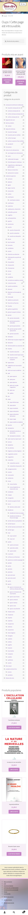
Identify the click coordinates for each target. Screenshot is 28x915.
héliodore (10, 336)
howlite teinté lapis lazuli (16, 355)
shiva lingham (11, 633)
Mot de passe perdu (9, 903)
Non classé (9, 666)
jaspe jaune (13, 405)
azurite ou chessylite (15, 236)
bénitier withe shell (15, 507)
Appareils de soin (10, 120)
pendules (10, 675)
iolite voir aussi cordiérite (14, 370)
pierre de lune (11, 575)
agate (9, 185)
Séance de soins (10, 678)
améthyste (11, 203)
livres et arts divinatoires (12, 150)
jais (9, 396)
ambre (9, 194)
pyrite (9, 581)
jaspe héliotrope (14, 402)
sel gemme (11, 624)
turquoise (10, 654)
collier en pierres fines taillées (16, 141)
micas (9, 481)
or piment (10, 554)
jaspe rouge (13, 419)
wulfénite (10, 660)
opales (9, 542)
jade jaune (12, 379)
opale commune (14, 545)
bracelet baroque (12, 132)
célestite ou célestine (13, 254)
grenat (9, 315)
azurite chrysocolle (15, 230)
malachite (10, 460)
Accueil (5, 16)
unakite (10, 657)
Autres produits (10, 123)
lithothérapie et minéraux (15, 162)
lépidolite (10, 445)
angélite (10, 215)
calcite (9, 251)
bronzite (10, 245)
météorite (10, 478)
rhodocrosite (11, 611)
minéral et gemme (11, 176)
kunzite (10, 425)
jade (9, 373)
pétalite (10, 569)
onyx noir (12, 539)
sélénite (10, 627)
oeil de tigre (11, 530)
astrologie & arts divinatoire (15, 153)
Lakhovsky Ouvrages (13, 159)
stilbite (10, 642)
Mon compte (4, 912)
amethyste (11, 197)
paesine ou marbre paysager (15, 560)
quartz (9, 584)
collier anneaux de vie (13, 117)
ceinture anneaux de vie (14, 111)
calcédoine (10, 248)
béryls (9, 239)
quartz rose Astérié (15, 608)
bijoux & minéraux (10, 129)
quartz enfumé (14, 599)
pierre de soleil (12, 578)
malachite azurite (14, 463)
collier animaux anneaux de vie (16, 114)
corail (9, 274)
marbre (10, 472)
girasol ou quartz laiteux (14, 312)
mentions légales (8, 886)
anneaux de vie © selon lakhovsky (14, 105)
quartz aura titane (14, 596)
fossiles (10, 306)
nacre (9, 504)
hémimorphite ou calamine (15, 345)
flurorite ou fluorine (13, 303)
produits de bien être (11, 669)
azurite (10, 227)
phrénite (10, 572)
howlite (10, 348)
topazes (10, 648)
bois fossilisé (11, 242)
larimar (10, 442)
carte (9, 156)
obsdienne (10, 510)
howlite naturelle (14, 351)
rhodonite (10, 615)
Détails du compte (9, 897)
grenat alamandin (14, 318)
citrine (9, 271)
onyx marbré (13, 536)
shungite (10, 636)
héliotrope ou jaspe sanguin (15, 339)
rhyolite (10, 617)
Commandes (7, 894)
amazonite (11, 191)
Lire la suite (14, 769)
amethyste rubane (15, 200)
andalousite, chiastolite (14, 209)
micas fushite (13, 484)
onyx (9, 533)
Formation (9, 147)
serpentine (11, 630)
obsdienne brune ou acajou (17, 513)
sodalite (10, 639)
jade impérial (13, 376)
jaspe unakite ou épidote (16, 422)
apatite (10, 221)
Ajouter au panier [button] (7, 81)
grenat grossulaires (15, 326)
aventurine (11, 224)
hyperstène (11, 362)
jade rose (12, 390)
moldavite (10, 492)
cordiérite (10, 277)
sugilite (10, 645)
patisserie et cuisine (13, 173)
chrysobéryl (11, 262)
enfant (9, 126)
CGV (5, 884)
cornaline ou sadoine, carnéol (15, 280)
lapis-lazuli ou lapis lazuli (14, 439)
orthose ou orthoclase (14, 557)
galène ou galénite (13, 309)
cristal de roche (12, 283)
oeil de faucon (11, 524)
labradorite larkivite (15, 436)
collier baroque (12, 138)
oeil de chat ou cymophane (15, 521)
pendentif (10, 144)
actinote (10, 179)
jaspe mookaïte (14, 408)
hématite (10, 342)
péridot (10, 563)
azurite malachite (14, 233)
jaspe (9, 399)
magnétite (11, 457)
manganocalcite (12, 469)
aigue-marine (11, 188)
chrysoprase (11, 268)
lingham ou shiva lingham (15, 451)
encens (10, 672)
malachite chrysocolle (16, 466)
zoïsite (9, 663)
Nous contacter (8, 881)
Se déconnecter (8, 900)
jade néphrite (13, 382)
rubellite (10, 621)
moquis (10, 495)
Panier (5, 892)
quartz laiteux (13, 602)
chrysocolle (11, 265)
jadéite (11, 393)
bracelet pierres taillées (14, 135)
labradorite (11, 428)
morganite (11, 498)
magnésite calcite (12, 454)
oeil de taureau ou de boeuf (15, 527)
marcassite (11, 475)
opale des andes (14, 548)
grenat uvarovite (14, 333)
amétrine (10, 206)
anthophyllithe (12, 218)
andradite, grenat (12, 212)
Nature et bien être (13, 170)
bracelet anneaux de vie (14, 108)
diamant (10, 289)
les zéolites (11, 448)
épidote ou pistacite (13, 300)
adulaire (10, 182)
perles (9, 566)
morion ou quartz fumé (14, 501)
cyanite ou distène (12, 286)
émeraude (10, 297)
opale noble (13, 551)
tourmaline (11, 651)
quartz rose (13, 605)
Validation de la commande (11, 890)
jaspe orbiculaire (14, 411)
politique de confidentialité (11, 888)
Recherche (14, 912)
